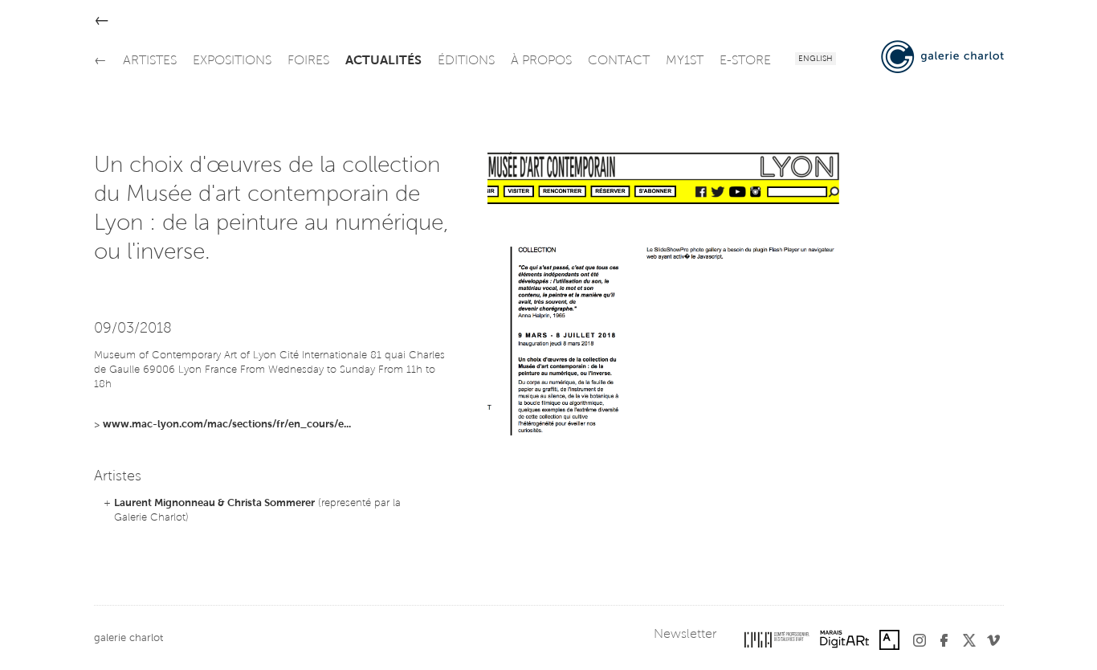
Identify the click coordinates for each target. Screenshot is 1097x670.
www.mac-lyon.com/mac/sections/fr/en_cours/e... (227, 424)
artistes (150, 61)
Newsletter (685, 634)
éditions (466, 61)
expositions (232, 61)
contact (619, 61)
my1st (684, 61)
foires (308, 61)
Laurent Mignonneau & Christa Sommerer (214, 503)
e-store (745, 61)
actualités (383, 61)
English (815, 59)
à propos (541, 61)
